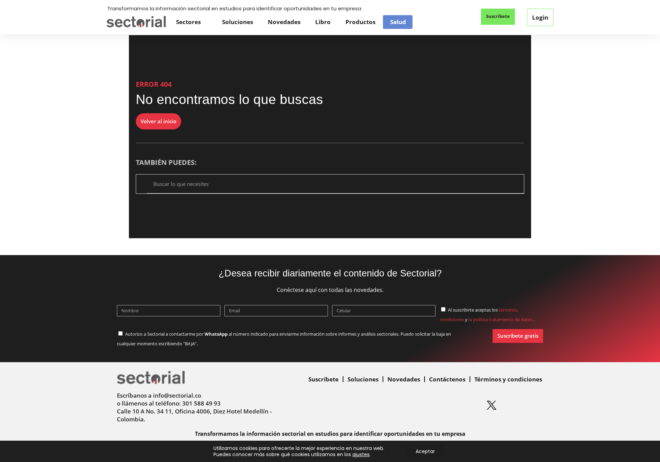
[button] (460, 17)
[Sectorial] (136, 22)
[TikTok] (533, 405)
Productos (360, 22)
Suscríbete (323, 379)
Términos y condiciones (508, 379)
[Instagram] (449, 405)
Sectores (188, 22)
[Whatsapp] (407, 405)
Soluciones (237, 22)
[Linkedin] (428, 405)
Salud (398, 22)
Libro (323, 22)
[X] (491, 405)
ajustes (361, 454)
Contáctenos (447, 379)
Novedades (284, 22)
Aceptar (425, 451)
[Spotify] (470, 405)
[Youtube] (512, 405)
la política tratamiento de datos (501, 319)
